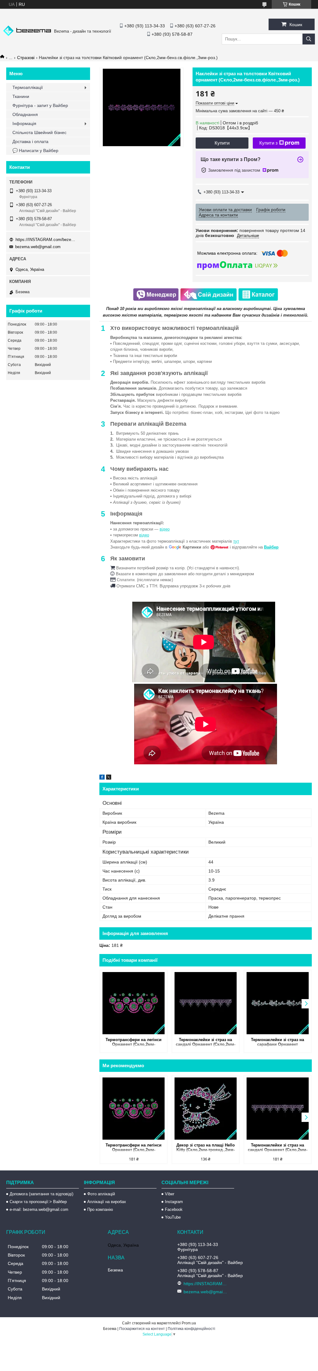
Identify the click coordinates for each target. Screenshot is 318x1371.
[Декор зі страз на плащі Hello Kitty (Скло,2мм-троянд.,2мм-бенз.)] (205, 1108)
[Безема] (27, 34)
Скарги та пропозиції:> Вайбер (38, 1201)
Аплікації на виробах (106, 1201)
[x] (108, 778)
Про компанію (100, 1209)
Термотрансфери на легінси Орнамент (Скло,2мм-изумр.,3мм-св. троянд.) (133, 1042)
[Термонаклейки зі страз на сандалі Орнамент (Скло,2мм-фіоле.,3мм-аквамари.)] (205, 1003)
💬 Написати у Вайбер (35, 150)
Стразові (25, 57)
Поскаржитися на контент (142, 1329)
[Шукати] (308, 39)
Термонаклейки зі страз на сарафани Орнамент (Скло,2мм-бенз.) (277, 1042)
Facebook (174, 1209)
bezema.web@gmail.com (38, 246)
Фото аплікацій (101, 1194)
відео (165, 529)
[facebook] (102, 778)
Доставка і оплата (30, 141)
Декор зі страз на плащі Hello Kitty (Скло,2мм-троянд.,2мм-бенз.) (205, 1148)
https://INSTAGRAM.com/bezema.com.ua (47, 239)
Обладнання (25, 114)
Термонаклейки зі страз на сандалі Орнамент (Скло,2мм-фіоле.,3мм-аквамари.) (205, 1042)
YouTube (173, 1217)
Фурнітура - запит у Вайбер (40, 105)
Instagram (174, 1201)
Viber (169, 1194)
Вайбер (271, 547)
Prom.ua (189, 1323)
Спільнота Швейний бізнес (39, 132)
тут (236, 541)
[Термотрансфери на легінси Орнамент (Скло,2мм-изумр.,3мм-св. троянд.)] (133, 1003)
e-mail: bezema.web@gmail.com (39, 1209)
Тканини (20, 96)
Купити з (268, 143)
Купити (222, 143)
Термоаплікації (27, 87)
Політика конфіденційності (191, 1329)
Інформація (24, 123)
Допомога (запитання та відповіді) (41, 1194)
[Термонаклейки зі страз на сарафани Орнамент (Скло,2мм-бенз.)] (277, 1003)
